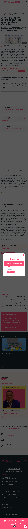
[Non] (26, 523)
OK (14, 526)
